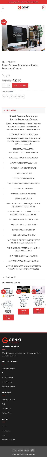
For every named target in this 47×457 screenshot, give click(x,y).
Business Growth (8, 369)
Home (4, 62)
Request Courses (8, 400)
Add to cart (20, 85)
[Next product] (3, 75)
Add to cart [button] (8, 317)
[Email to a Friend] (15, 96)
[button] (3, 7)
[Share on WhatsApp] (3, 96)
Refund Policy (7, 413)
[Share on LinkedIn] (23, 96)
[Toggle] (4, 110)
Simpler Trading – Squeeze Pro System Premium (23, 300)
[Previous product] (8, 75)
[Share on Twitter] (11, 96)
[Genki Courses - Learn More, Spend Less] (23, 8)
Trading (11, 62)
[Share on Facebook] (7, 96)
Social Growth (7, 377)
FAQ (3, 404)
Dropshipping (7, 382)
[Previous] (1, 309)
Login (4, 435)
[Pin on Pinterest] (19, 96)
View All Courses (8, 386)
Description (11, 110)
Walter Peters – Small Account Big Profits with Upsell (8, 306)
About (4, 426)
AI (2, 373)
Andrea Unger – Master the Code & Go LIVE (38, 300)
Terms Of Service (8, 440)
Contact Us (6, 408)
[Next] (45, 309)
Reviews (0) (10, 277)
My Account (6, 431)
